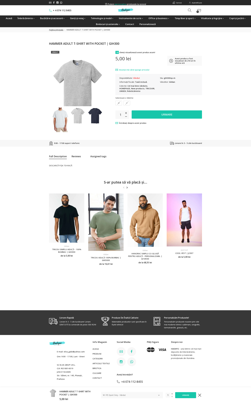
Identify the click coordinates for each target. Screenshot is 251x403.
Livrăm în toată (126, 2)
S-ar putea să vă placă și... (125, 182)
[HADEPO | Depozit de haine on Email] (50, 2)
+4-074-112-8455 (132, 382)
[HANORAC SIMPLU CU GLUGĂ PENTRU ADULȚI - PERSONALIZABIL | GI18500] (145, 220)
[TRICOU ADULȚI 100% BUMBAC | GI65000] (106, 222)
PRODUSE (97, 353)
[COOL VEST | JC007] (184, 219)
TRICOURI (150, 88)
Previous (53, 77)
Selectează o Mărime (124, 98)
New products (137, 88)
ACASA (96, 349)
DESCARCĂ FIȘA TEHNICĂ (60, 165)
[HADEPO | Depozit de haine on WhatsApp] (61, 2)
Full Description (58, 156)
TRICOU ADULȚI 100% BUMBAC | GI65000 (106, 258)
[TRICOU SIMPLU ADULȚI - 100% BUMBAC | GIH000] (66, 218)
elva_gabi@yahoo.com (74, 351)
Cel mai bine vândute (137, 85)
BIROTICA (97, 368)
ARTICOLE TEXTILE (101, 363)
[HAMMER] (60, 120)
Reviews (76, 156)
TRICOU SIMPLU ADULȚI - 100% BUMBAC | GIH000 (66, 250)
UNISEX (122, 91)
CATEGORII (98, 358)
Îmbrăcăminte (133, 91)
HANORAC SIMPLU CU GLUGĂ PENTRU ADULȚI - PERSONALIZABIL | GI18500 (145, 256)
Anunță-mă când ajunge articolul (134, 70)
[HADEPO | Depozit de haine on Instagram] (57, 2)
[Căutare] (190, 10)
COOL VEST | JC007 (184, 253)
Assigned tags (98, 156)
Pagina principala (56, 30)
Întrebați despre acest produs (132, 123)
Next (101, 77)
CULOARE (97, 373)
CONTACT (97, 378)
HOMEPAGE (124, 88)
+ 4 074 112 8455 (62, 10)
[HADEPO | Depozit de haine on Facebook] (54, 2)
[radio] (118, 103)
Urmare (166, 114)
